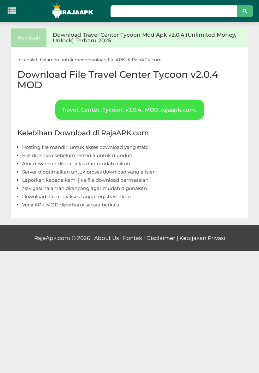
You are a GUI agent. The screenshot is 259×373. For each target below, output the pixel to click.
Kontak (132, 238)
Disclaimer (160, 238)
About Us (106, 238)
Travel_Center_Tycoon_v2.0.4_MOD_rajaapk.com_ (130, 110)
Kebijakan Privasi (202, 238)
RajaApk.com (52, 238)
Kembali (28, 37)
